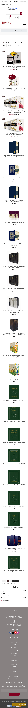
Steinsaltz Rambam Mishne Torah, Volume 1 (14, 400)
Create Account (4, 4)
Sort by (4, 45)
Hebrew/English (6, 595)
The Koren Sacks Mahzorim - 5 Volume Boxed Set (14, 244)
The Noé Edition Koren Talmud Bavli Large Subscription (14, 66)
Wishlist (14, 644)
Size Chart (14, 640)
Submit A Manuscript (14, 676)
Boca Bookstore (10, 3)
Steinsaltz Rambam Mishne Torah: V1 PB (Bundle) (14, 571)
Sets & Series (10, 31)
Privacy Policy (14, 658)
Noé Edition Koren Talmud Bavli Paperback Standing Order (14, 89)
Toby (11, 1)
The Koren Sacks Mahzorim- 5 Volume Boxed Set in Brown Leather (14, 266)
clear (25, 590)
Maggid (7, 1)
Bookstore (14, 671)
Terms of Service (14, 660)
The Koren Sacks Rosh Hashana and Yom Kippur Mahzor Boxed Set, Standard (14, 156)
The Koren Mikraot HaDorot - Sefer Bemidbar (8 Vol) (14, 549)
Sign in (11, 4)
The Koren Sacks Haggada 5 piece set (14, 222)
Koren (3, 1)
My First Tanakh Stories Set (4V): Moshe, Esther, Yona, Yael (14, 378)
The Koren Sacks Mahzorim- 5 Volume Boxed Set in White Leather (14, 311)
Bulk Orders (14, 642)
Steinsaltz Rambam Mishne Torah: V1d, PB (14, 485)
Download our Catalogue (14, 678)
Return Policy (14, 655)
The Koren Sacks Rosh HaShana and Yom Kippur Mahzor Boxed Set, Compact (14, 201)
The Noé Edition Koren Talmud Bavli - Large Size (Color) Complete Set (14, 111)
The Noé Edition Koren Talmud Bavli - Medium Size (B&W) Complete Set (14, 133)
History (14, 669)
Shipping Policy (14, 653)
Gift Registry (16, 3)
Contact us (22, 3)
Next (15, 580)
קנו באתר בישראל (4, 3)
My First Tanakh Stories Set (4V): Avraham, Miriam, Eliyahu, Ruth (14, 356)
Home (3, 31)
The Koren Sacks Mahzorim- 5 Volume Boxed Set (14, 178)
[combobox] (14, 13)
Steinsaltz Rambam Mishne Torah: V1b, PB (14, 442)
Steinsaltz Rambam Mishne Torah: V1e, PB (14, 506)
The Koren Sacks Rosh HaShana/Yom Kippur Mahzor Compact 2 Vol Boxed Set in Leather (14, 333)
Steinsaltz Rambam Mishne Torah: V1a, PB (14, 421)
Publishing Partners (14, 674)
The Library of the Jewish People (19, 1)
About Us (14, 666)
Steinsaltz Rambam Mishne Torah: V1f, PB (14, 527)
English (4, 593)
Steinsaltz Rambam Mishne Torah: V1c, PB (14, 464)
